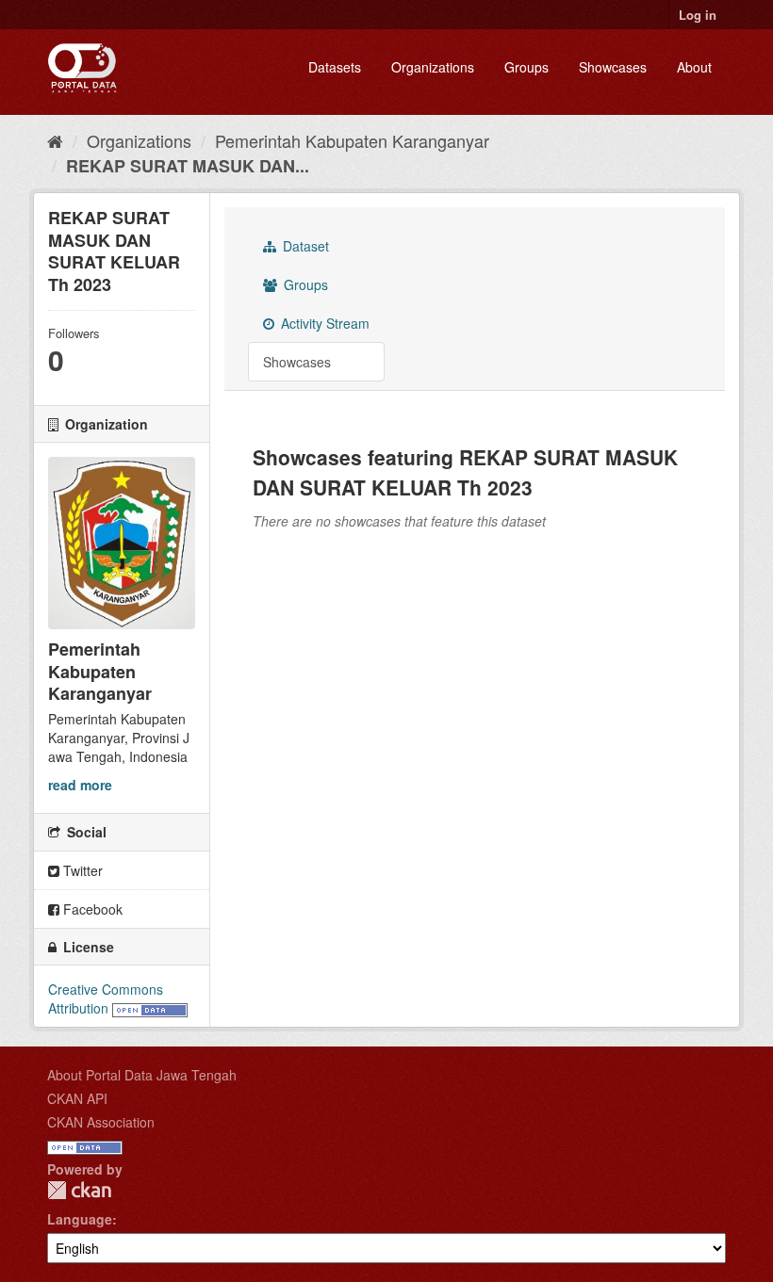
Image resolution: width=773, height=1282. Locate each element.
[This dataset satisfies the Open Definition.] (150, 1007)
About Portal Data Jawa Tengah (142, 1074)
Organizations (432, 66)
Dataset (304, 245)
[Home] (55, 140)
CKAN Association (101, 1121)
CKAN (79, 1190)
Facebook (91, 909)
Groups (526, 66)
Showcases (613, 66)
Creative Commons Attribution (105, 998)
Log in (697, 15)
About (694, 66)
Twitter (81, 870)
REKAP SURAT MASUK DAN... (187, 166)
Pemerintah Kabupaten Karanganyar (352, 140)
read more (80, 784)
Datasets (334, 66)
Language (79, 1218)
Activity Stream (323, 323)
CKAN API (77, 1098)
